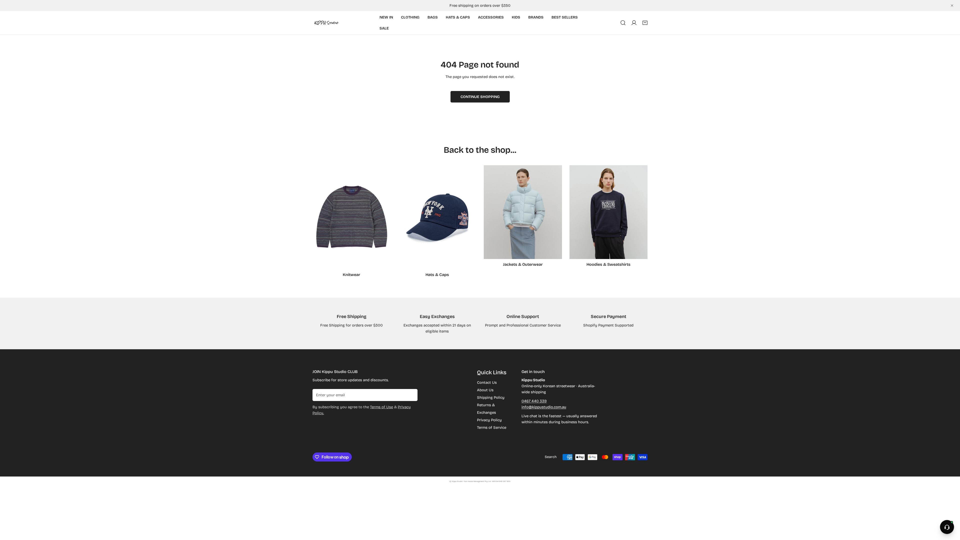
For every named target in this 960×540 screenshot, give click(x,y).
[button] (645, 22)
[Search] (623, 22)
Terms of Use (381, 407)
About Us (485, 390)
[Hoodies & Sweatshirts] (609, 212)
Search (550, 457)
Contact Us (487, 382)
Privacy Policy (489, 420)
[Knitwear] (351, 217)
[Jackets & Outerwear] (523, 212)
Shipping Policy (490, 397)
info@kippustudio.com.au (544, 407)
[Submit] (411, 394)
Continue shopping (480, 96)
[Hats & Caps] (437, 217)
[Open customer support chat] (947, 527)
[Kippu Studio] (326, 22)
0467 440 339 (534, 401)
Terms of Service (491, 427)
